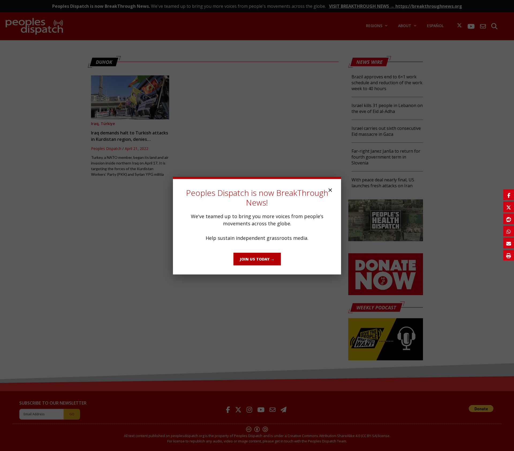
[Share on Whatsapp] (508, 231)
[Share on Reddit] (508, 219)
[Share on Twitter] (508, 206)
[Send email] (508, 243)
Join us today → (257, 259)
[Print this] (508, 255)
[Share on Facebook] (508, 194)
